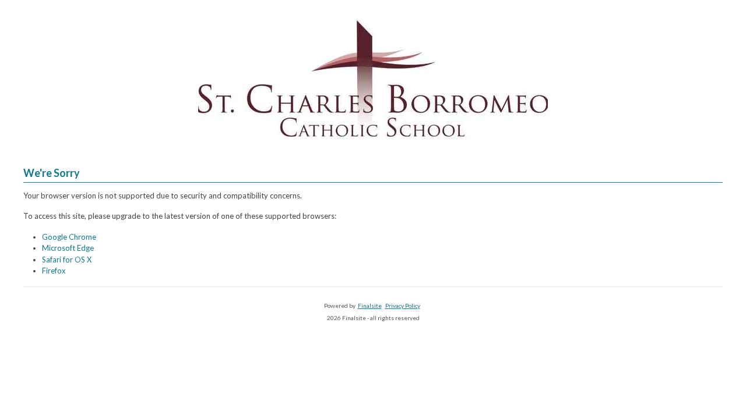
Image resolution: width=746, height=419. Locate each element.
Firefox (54, 270)
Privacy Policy (402, 305)
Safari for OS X (67, 259)
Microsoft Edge (68, 248)
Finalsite (370, 305)
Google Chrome (69, 237)
